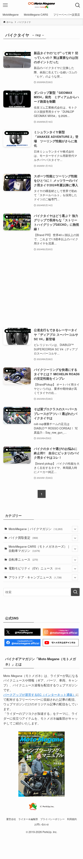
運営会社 (11, 819)
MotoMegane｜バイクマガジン (36, 529)
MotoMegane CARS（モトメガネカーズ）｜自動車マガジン (39, 548)
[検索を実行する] (75, 592)
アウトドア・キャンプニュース (35, 577)
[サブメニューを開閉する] (75, 529)
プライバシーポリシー (52, 819)
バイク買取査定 (23, 538)
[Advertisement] (41, 289)
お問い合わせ (41, 824)
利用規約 (72, 819)
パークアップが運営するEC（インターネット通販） (39, 695)
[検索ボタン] (77, 5)
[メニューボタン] (5, 5)
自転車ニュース (23, 559)
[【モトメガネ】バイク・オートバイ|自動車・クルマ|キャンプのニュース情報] (41, 5)
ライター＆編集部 (28, 819)
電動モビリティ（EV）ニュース (35, 568)
